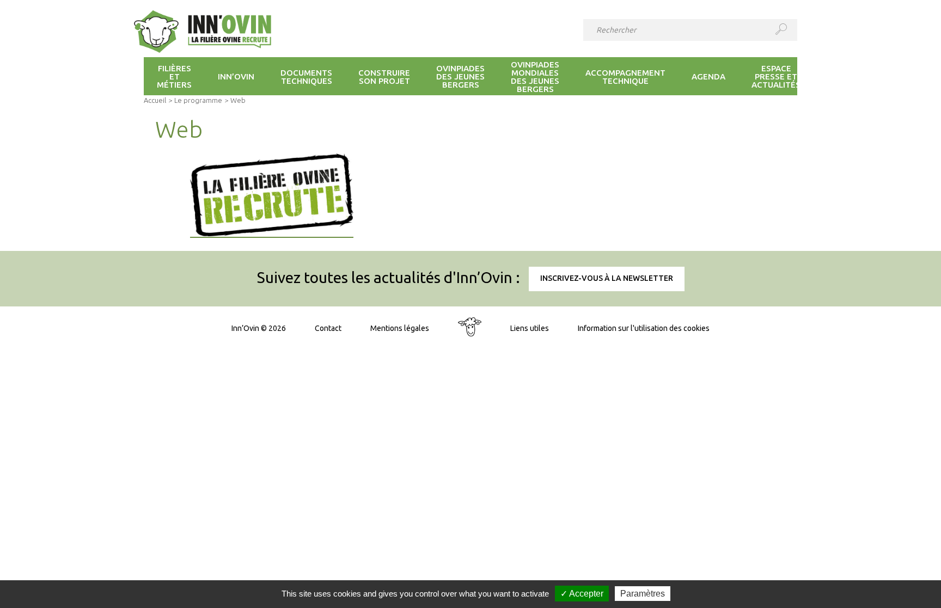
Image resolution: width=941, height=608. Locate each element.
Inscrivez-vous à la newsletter (606, 278)
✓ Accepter (581, 593)
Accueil (155, 100)
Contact (328, 328)
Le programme (198, 100)
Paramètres (642, 593)
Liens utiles (529, 328)
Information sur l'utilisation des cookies (644, 328)
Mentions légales (399, 328)
